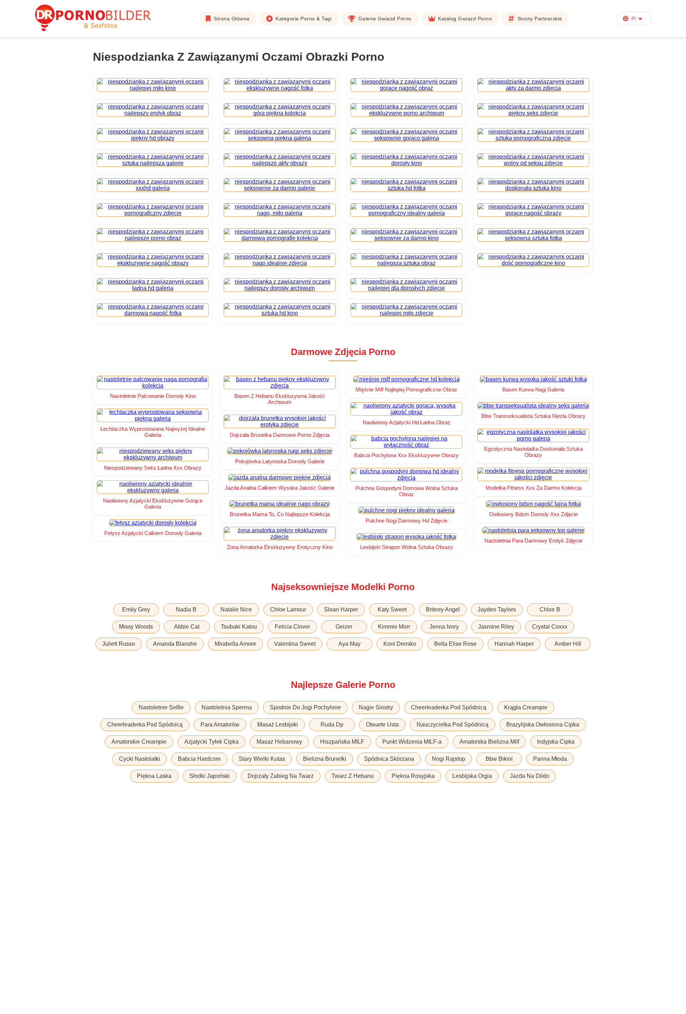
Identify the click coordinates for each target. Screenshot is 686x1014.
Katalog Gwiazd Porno (465, 18)
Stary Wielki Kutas (262, 759)
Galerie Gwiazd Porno (385, 18)
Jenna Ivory (444, 627)
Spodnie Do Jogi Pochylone (305, 707)
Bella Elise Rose (455, 644)
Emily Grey (136, 609)
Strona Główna (232, 18)
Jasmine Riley (496, 627)
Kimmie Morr (394, 627)
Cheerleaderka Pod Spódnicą (448, 707)
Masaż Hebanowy (279, 742)
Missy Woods (136, 627)
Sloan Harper (341, 609)
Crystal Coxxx (549, 627)
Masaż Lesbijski (277, 724)
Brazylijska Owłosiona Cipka (542, 724)
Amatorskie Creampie (138, 742)
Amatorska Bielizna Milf (489, 742)
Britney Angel (443, 609)
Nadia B (186, 609)
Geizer (343, 627)
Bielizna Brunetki (324, 759)
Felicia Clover (292, 627)
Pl (633, 18)
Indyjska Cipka (556, 742)
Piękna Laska (154, 776)
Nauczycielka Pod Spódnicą (452, 724)
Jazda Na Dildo (529, 776)
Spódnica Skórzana (389, 759)
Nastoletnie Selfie (161, 707)
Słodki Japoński (209, 776)
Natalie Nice (236, 609)
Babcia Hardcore (199, 759)
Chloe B (550, 609)
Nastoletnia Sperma (227, 707)
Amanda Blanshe (175, 644)
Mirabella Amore (235, 644)
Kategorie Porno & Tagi (303, 18)
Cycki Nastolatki (139, 759)
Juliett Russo (118, 644)
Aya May (349, 644)
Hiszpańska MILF (342, 742)
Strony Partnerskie (539, 18)
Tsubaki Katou (239, 627)
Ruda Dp (331, 724)
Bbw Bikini (499, 759)
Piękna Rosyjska (413, 776)
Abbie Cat (186, 627)
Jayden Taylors (497, 609)
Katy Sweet (392, 609)
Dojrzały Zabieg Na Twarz (281, 776)
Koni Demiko (399, 644)
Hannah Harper (514, 644)
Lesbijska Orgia (472, 776)
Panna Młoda (550, 759)
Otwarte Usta (382, 724)
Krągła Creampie (525, 707)
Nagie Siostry (376, 707)
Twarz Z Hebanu (353, 776)
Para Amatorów (219, 724)
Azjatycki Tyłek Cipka (211, 742)
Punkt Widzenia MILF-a (412, 742)
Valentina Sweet (294, 644)
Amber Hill (568, 644)
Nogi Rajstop (448, 759)
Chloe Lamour (288, 609)
